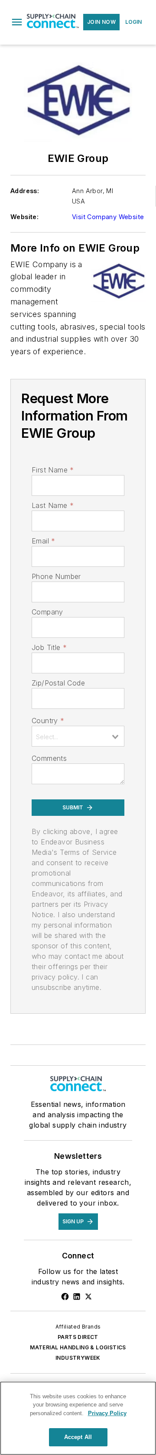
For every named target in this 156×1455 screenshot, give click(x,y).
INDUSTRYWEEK (78, 1358)
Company (47, 612)
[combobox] (78, 736)
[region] (78, 1418)
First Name (53, 470)
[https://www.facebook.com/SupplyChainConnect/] (65, 1296)
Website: (24, 216)
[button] (16, 22)
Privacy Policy (107, 1413)
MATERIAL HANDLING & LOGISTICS (78, 1347)
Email (43, 541)
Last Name (53, 505)
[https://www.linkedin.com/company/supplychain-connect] (76, 1296)
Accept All (78, 1437)
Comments (49, 758)
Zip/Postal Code (58, 683)
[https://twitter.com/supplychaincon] (88, 1296)
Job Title (49, 647)
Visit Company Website (108, 216)
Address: (24, 190)
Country (48, 720)
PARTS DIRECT (78, 1337)
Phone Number (56, 576)
